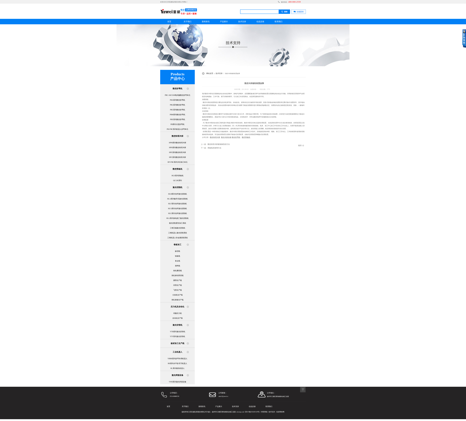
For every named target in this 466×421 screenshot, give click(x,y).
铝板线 (177, 256)
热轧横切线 (177, 271)
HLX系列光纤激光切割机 (177, 208)
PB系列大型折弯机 (177, 124)
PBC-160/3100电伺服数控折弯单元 (177, 95)
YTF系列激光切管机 (177, 336)
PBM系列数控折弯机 (177, 115)
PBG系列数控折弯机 (177, 105)
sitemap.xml (240, 412)
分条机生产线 (177, 295)
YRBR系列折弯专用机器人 (177, 359)
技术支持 (242, 22)
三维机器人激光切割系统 (177, 233)
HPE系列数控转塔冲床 (177, 152)
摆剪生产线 (177, 280)
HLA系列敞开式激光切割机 (177, 199)
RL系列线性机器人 (178, 368)
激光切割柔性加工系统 (177, 223)
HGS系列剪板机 (177, 176)
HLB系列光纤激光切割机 (177, 194)
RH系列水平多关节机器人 (177, 363)
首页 (169, 22)
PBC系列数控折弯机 (177, 110)
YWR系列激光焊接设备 (177, 382)
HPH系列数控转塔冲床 (177, 147)
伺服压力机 (177, 313)
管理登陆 (264, 412)
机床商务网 (280, 412)
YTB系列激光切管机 (177, 332)
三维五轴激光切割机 (177, 228)
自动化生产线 (177, 318)
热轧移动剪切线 (177, 275)
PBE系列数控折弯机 (177, 119)
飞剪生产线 (177, 290)
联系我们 (278, 22)
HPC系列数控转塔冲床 (177, 157)
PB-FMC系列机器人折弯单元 (177, 129)
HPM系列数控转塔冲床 (177, 143)
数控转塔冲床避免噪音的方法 (219, 144)
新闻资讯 (206, 22)
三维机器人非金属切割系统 (177, 238)
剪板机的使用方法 (214, 148)
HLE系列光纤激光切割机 (177, 213)
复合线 (177, 261)
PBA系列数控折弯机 (177, 100)
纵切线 (177, 251)
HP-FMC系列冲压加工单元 (177, 162)
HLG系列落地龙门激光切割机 (177, 218)
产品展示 (224, 22)
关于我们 (187, 22)
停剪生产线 (177, 285)
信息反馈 (260, 22)
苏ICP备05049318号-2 (252, 412)
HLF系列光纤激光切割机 (177, 204)
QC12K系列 (177, 180)
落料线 (177, 266)
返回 (300, 145)
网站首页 (209, 73)
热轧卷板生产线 (177, 300)
